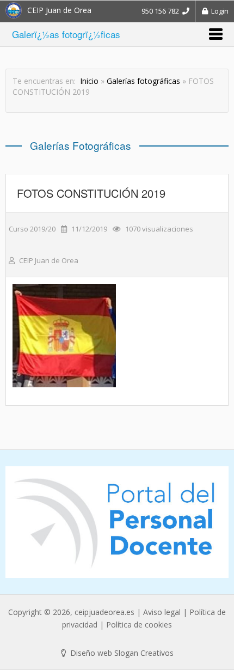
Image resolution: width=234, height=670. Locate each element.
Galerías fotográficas (143, 81)
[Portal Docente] (117, 522)
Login (218, 11)
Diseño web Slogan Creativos (121, 653)
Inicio (89, 81)
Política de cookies (139, 624)
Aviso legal (162, 612)
